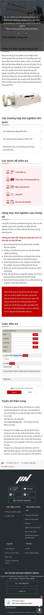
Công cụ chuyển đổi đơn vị (12, 562)
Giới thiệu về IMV (13, 507)
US (28, 494)
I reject (26, 33)
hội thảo (27, 523)
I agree (7, 359)
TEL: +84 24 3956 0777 (22, 583)
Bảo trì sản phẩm (30, 532)
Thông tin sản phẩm (31, 515)
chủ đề (27, 548)
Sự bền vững (9, 516)
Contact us (22, 591)
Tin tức (29, 544)
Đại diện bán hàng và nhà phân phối (32, 536)
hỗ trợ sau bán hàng (12, 553)
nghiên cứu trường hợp (32, 527)
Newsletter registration (23, 500)
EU (14, 494)
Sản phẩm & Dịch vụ (13, 463)
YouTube (30, 489)
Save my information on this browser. (22, 388)
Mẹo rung (8, 557)
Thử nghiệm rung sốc (7, 466)
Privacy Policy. (18, 355)
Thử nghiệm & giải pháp (28, 463)
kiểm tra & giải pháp (31, 519)
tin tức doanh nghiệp (31, 553)
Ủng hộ (9, 544)
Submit (14, 392)
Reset (30, 392)
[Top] (2, 463)
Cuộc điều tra (9, 548)
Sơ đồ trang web (10, 607)
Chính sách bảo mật (14, 422)
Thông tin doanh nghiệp (13, 512)
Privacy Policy (25, 29)
